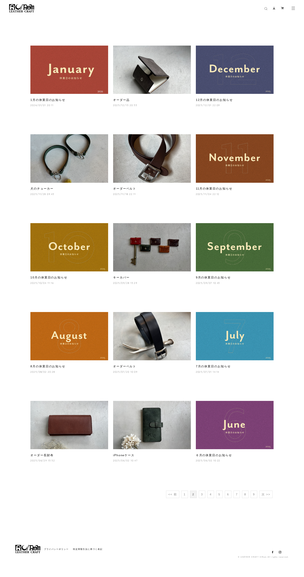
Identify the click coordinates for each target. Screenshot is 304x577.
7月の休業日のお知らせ (213, 366)
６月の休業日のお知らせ (214, 455)
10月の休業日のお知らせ (48, 277)
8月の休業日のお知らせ (47, 366)
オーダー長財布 (41, 455)
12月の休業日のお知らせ (214, 100)
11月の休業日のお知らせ (214, 188)
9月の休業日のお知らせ (213, 277)
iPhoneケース (123, 455)
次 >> (266, 494)
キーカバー (121, 277)
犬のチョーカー (41, 188)
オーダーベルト (124, 188)
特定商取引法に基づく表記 (88, 549)
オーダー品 (121, 100)
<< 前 (172, 494)
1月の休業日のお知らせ (47, 100)
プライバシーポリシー (56, 549)
